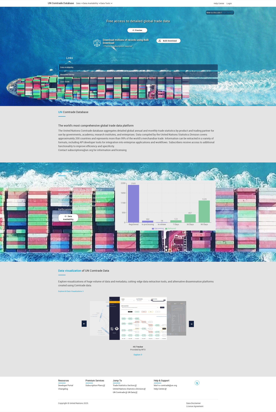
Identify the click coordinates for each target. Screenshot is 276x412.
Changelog (63, 388)
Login (229, 3)
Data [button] (78, 3)
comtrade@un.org (169, 385)
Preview (138, 30)
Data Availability (66, 67)
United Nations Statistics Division (128, 388)
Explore (137, 354)
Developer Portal (65, 385)
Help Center (219, 3)
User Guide (64, 81)
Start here (226, 12)
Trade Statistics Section (124, 385)
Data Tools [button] (105, 3)
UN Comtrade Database (60, 3)
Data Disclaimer (193, 403)
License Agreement (194, 406)
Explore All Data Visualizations (70, 291)
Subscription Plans (94, 385)
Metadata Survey (67, 74)
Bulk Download (170, 40)
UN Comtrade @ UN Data (124, 392)
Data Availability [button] (90, 3)
